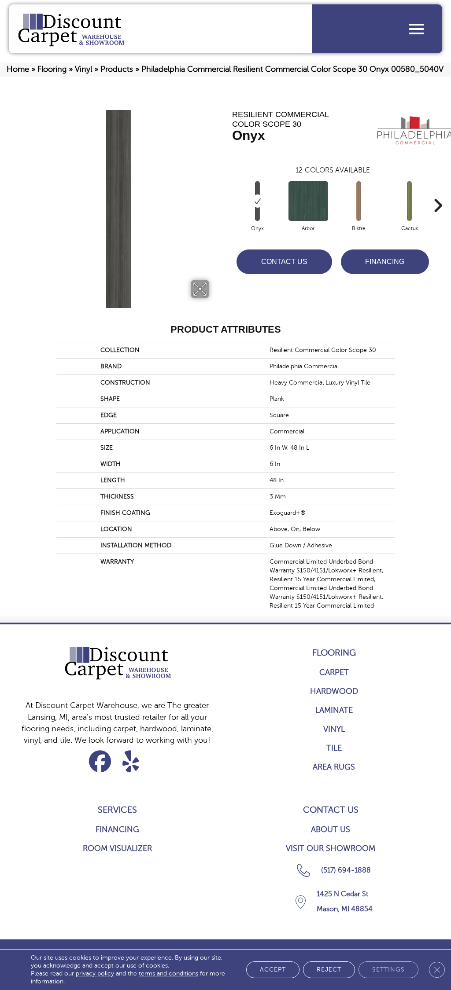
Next (437, 192)
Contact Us (284, 261)
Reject (329, 969)
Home (18, 69)
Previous (227, 192)
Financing (384, 261)
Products (116, 69)
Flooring (52, 69)
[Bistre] (358, 201)
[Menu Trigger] (416, 29)
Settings (388, 969)
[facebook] (100, 761)
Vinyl (83, 69)
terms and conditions (168, 973)
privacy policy (95, 973)
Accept (273, 969)
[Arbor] (308, 201)
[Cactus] (409, 201)
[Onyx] (257, 201)
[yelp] (131, 761)
